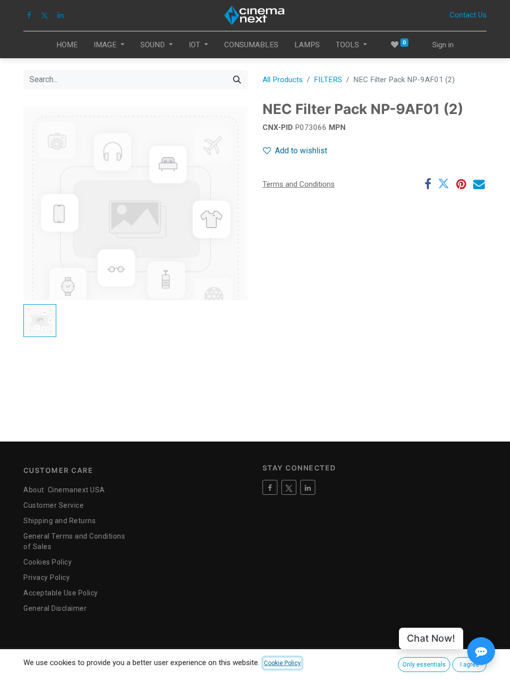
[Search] (237, 79)
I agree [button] (469, 664)
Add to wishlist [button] (301, 150)
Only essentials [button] (424, 664)
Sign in (443, 44)
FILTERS (328, 79)
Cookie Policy (282, 663)
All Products (282, 79)
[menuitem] (67, 45)
